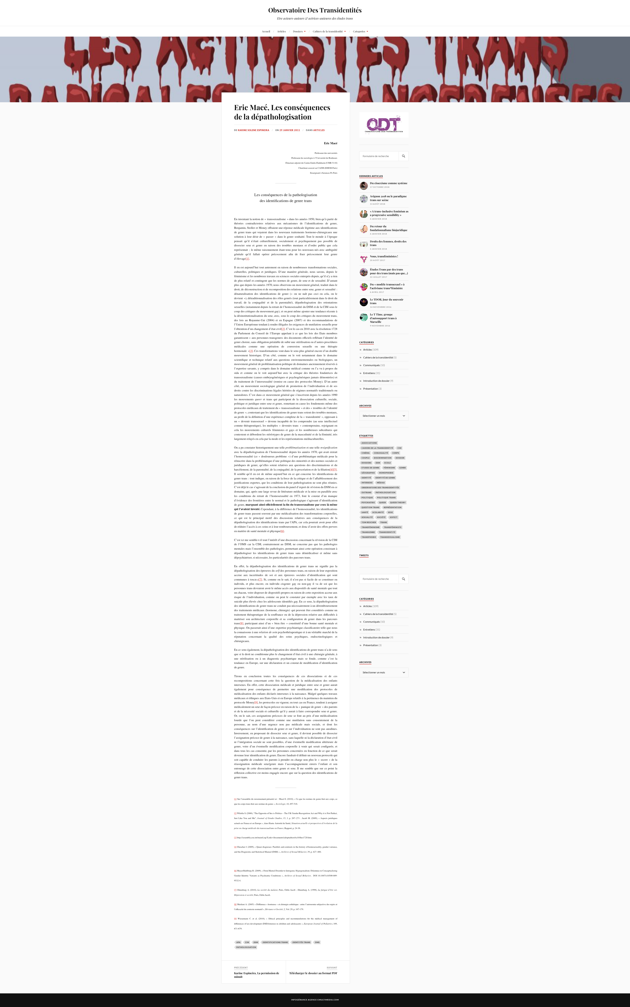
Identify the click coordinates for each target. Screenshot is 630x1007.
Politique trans (386, 497)
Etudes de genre (370, 468)
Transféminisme (371, 527)
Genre (402, 468)
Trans (383, 522)
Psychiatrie (368, 502)
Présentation (370, 388)
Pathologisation (246, 947)
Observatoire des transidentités (380, 487)
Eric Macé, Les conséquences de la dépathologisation (282, 111)
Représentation (392, 507)
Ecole (387, 463)
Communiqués (371, 365)
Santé (365, 512)
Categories (359, 31)
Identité (366, 478)
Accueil (266, 31)
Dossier (400, 458)
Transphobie (369, 537)
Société (381, 517)
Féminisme (389, 468)
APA (238, 942)
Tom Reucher (369, 522)
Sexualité (367, 517)
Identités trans (301, 942)
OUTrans (366, 492)
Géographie (368, 473)
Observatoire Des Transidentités (315, 10)
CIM (247, 942)
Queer (382, 502)
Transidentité (387, 532)
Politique (367, 497)
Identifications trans (275, 942)
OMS (317, 942)
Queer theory (398, 502)
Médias (381, 483)
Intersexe (367, 483)
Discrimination (382, 458)
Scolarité (378, 512)
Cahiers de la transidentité (328, 31)
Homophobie (386, 473)
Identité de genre (385, 478)
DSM (256, 942)
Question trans (370, 507)
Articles (281, 31)
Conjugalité (381, 453)
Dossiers (298, 31)
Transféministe (392, 527)
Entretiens (369, 373)
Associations (369, 443)
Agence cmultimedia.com (323, 999)
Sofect (394, 517)
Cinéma (366, 453)
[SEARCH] (404, 156)
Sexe (390, 512)
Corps (395, 453)
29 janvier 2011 (290, 130)
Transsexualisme (390, 537)
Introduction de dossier (376, 380)
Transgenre (368, 532)
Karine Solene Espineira (253, 130)
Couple (366, 458)
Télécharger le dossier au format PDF (313, 973)
